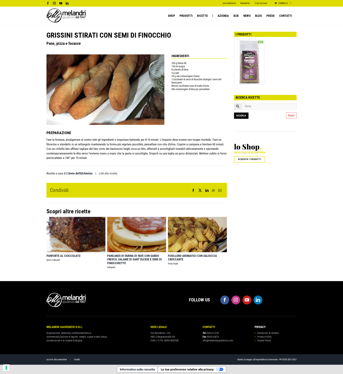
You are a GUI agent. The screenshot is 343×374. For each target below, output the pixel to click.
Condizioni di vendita (268, 333)
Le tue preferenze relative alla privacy (187, 369)
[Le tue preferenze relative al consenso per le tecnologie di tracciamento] (6, 367)
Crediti (77, 359)
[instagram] (235, 300)
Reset (291, 115)
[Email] (220, 190)
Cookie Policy (264, 340)
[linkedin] (258, 300)
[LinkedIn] (206, 190)
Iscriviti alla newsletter (56, 359)
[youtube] (247, 300)
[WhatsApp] (213, 190)
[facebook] (224, 300)
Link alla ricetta (108, 173)
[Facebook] (193, 190)
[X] (200, 190)
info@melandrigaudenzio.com (218, 340)
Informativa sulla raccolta (137, 369)
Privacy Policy (264, 336)
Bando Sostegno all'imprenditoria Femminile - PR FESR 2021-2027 (267, 359)
